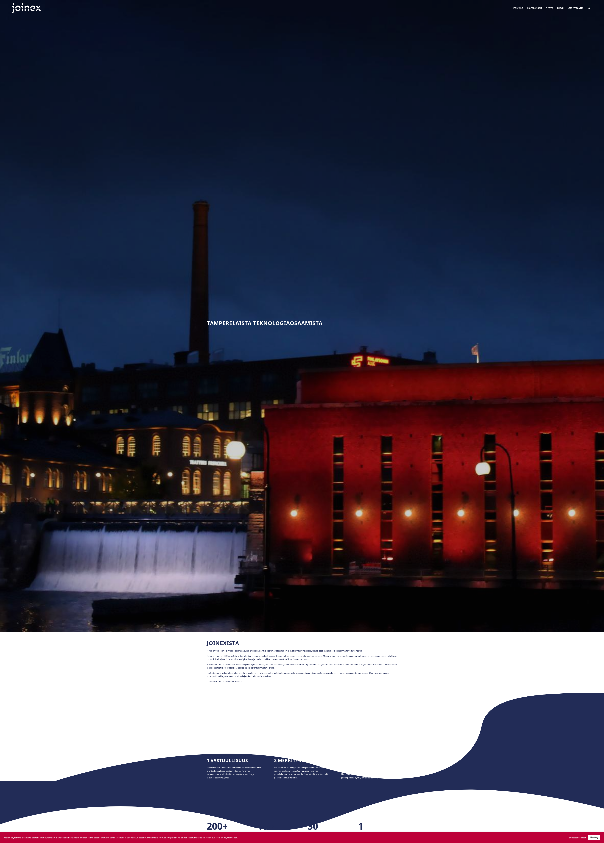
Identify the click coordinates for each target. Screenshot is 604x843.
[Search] (589, 8)
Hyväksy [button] (594, 837)
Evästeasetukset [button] (577, 837)
